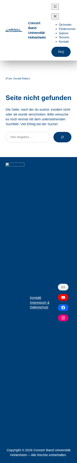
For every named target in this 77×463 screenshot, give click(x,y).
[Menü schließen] (55, 16)
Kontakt (35, 298)
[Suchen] (62, 137)
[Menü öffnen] (55, 7)
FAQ (61, 51)
